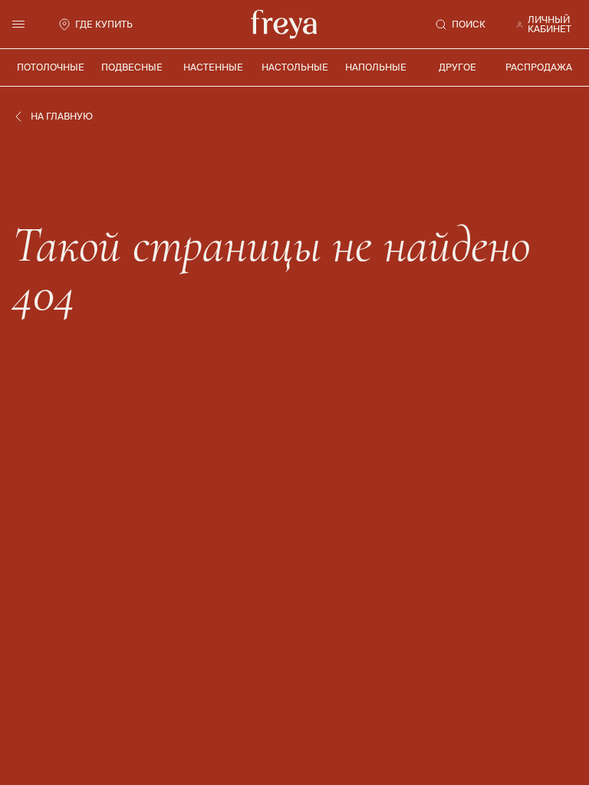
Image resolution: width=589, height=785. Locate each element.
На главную (62, 116)
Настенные (213, 67)
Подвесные (132, 67)
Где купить (104, 24)
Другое (457, 67)
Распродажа (538, 67)
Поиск (468, 24)
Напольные (375, 67)
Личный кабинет (549, 24)
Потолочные (50, 67)
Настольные (295, 67)
